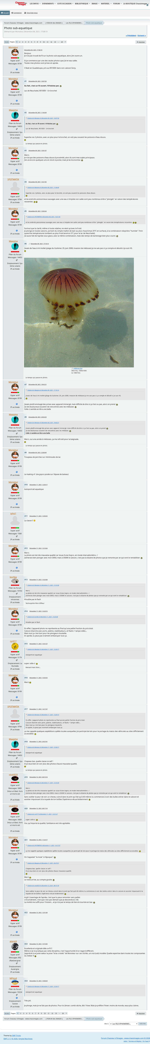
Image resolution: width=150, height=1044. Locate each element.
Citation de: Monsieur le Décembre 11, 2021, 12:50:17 (43, 649)
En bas (7, 42)
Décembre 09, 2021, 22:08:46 (38, 452)
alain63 (13, 941)
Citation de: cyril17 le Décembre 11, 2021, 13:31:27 (42, 814)
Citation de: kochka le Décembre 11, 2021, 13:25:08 (42, 617)
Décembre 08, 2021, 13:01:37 (38, 150)
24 (62, 42)
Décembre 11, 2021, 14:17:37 (39, 709)
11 (47, 42)
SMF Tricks (16, 1035)
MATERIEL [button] (105, 3)
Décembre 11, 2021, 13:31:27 (39, 644)
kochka (13, 577)
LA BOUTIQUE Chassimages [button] (135, 3)
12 (51, 42)
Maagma (13, 110)
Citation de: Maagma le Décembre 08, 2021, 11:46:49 (43, 187)
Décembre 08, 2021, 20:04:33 (38, 417)
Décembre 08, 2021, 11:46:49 (38, 112)
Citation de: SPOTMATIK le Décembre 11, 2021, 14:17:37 (43, 845)
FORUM (116, 3)
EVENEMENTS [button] (48, 3)
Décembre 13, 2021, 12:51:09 (39, 912)
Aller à (106, 1024)
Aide (125, 1041)
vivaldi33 (13, 774)
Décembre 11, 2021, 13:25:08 (39, 579)
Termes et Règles (135, 1041)
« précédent (131, 35)
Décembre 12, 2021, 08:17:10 (39, 808)
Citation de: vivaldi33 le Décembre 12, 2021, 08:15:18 (43, 886)
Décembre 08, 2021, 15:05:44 (38, 211)
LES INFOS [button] (34, 3)
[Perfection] (17, 69)
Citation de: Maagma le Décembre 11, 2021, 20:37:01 (43, 863)
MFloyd (13, 978)
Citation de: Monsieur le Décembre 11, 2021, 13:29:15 (43, 715)
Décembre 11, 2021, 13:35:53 (39, 678)
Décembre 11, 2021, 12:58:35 (39, 516)
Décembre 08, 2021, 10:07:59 (38, 81)
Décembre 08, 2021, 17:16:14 (40, 244)
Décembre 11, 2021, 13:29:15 (39, 611)
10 (44, 42)
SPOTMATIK (13, 179)
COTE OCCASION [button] (64, 3)
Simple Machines (25, 1039)
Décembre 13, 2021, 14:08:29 (39, 981)
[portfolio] (17, 998)
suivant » (142, 35)
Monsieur (13, 47)
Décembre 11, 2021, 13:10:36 (39, 548)
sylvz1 (13, 513)
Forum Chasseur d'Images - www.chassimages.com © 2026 (125, 1038)
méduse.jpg (77, 368)
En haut (7, 1013)
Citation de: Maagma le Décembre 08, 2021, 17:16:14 (43, 390)
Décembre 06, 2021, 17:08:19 (33, 50)
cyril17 (13, 641)
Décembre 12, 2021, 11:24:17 (39, 840)
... (58, 42)
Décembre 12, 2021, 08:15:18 (39, 777)
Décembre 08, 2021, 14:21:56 (38, 182)
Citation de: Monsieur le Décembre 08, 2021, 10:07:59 (43, 118)
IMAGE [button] (95, 3)
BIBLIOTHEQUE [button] (82, 3)
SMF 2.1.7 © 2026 (11, 1039)
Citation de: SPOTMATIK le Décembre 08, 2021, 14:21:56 (43, 217)
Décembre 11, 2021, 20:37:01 (39, 741)
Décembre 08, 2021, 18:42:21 (38, 384)
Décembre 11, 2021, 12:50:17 (39, 485)
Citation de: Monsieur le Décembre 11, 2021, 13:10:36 (43, 585)
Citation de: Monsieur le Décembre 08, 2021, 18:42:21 (43, 423)
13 (55, 42)
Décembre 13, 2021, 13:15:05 (39, 944)
